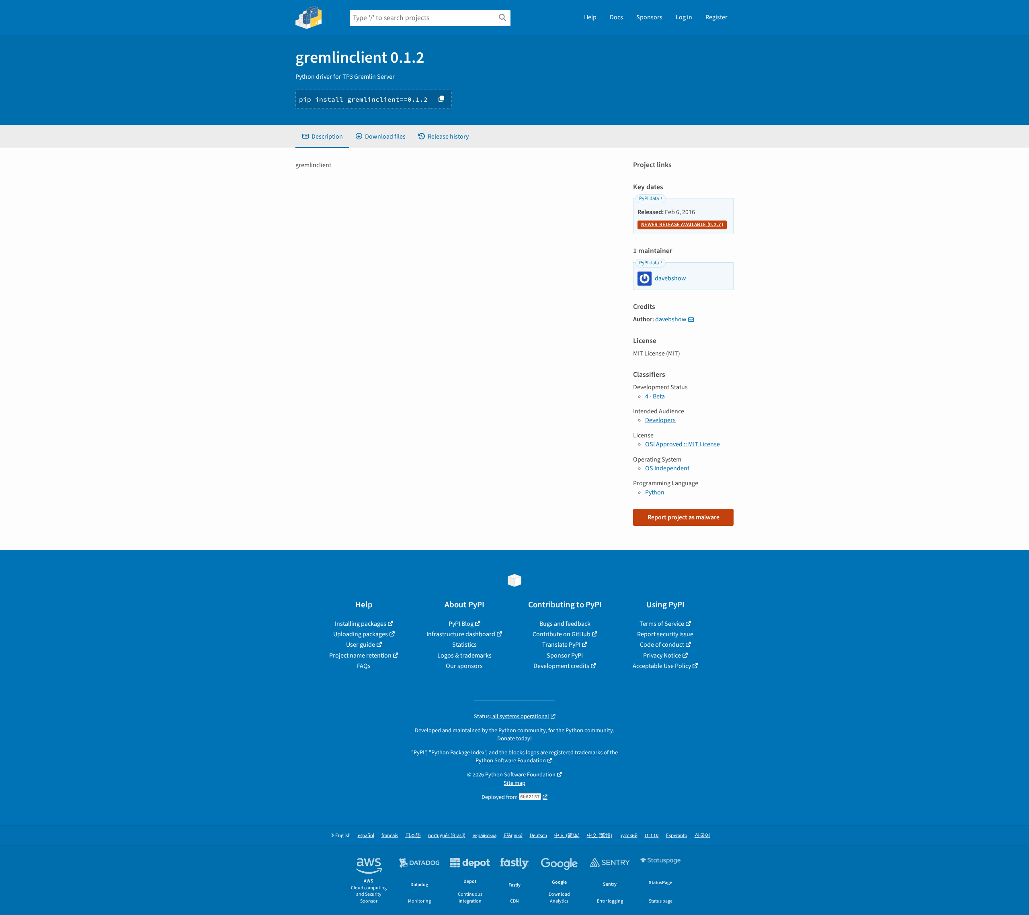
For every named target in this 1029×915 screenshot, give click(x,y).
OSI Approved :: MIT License (682, 444)
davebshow (671, 319)
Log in (684, 17)
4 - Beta (655, 396)
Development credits (561, 666)
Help (590, 17)
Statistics (464, 644)
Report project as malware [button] (683, 517)
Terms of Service (662, 623)
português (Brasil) (446, 835)
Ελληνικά (513, 835)
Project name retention (360, 655)
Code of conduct (662, 644)
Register (716, 17)
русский (628, 835)
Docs (616, 17)
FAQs (364, 666)
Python (654, 492)
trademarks (589, 752)
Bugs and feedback (564, 623)
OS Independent (667, 468)
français (389, 835)
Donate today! (514, 738)
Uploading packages (360, 634)
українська (484, 835)
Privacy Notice (662, 655)
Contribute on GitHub (561, 634)
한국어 (702, 835)
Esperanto (676, 835)
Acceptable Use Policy (662, 666)
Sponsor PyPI (565, 655)
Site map (514, 783)
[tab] (322, 136)
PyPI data (649, 198)
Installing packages (360, 623)
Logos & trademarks (464, 655)
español (366, 835)
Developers (660, 420)
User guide (360, 644)
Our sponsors (464, 666)
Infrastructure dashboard (460, 634)
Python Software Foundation (511, 760)
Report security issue (665, 634)
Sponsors (649, 17)
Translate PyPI (561, 644)
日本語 (413, 835)
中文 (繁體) (599, 835)
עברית (652, 835)
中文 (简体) (567, 835)
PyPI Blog (461, 623)
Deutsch (538, 835)
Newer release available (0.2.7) (682, 224)
